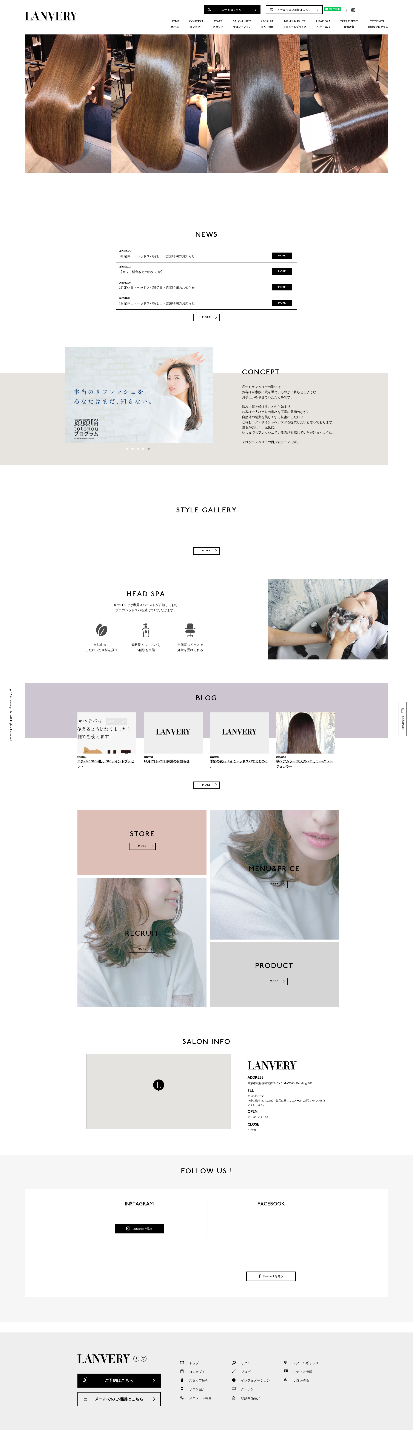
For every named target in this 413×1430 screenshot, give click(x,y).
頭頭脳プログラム (378, 24)
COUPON (402, 723)
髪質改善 (349, 24)
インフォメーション (255, 1380)
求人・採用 (267, 24)
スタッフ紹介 (198, 1380)
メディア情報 (302, 1372)
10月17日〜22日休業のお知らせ (167, 761)
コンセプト (196, 24)
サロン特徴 (301, 1380)
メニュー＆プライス (295, 24)
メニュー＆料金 (200, 1398)
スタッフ (218, 24)
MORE (282, 255)
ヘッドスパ (323, 24)
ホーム (175, 24)
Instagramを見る (143, 1228)
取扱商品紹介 (250, 1398)
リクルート (249, 1363)
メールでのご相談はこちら (294, 9)
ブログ (246, 1372)
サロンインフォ (242, 24)
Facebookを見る (273, 1276)
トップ (194, 1363)
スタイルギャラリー (307, 1363)
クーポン (247, 1389)
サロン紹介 (197, 1389)
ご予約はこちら (232, 9)
